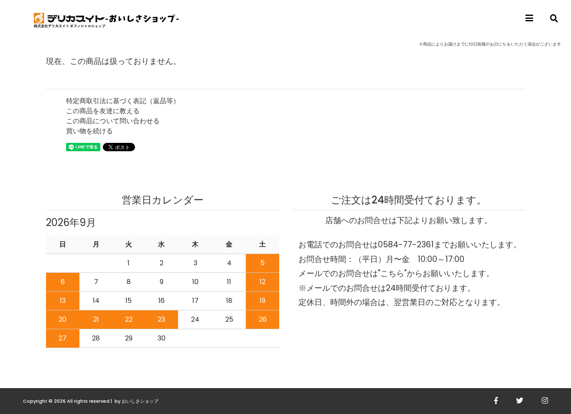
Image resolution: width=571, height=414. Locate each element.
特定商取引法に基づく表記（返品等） (123, 101)
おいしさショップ (140, 401)
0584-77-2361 (406, 244)
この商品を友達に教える (103, 111)
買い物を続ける (89, 131)
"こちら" (392, 273)
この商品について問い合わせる (113, 121)
